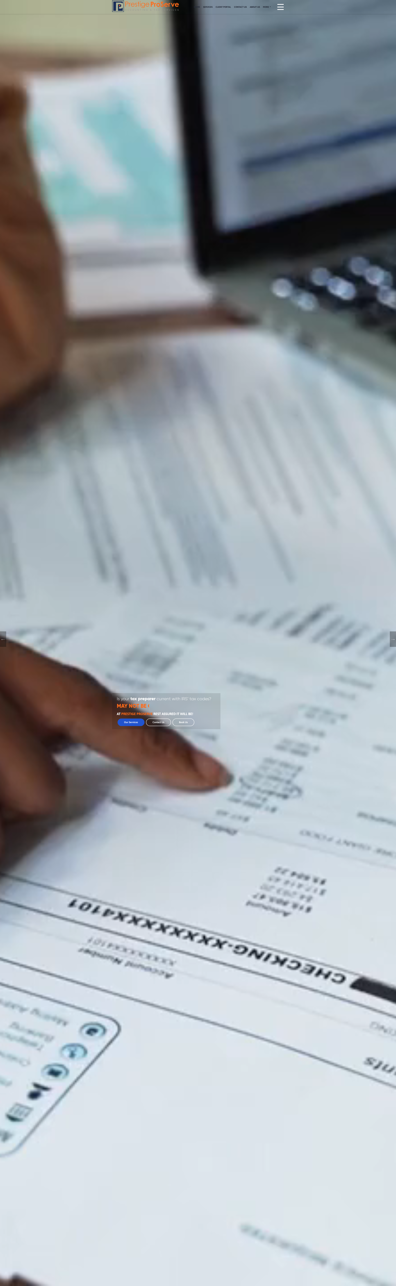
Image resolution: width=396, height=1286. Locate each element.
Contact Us (240, 7)
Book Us (183, 722)
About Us (255, 7)
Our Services (131, 722)
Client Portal (223, 7)
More (266, 7)
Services (208, 7)
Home (197, 7)
